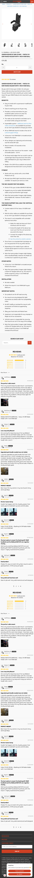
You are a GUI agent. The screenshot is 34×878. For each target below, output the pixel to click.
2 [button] (16, 586)
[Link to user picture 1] (4, 402)
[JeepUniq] (17, 1)
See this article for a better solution (20, 239)
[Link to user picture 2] (13, 512)
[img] (4, 381)
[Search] (30, 342)
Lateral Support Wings (11, 133)
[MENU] (1, 1)
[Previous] (3, 24)
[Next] (31, 24)
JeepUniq (8, 858)
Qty (2, 64)
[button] (6, 79)
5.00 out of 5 (21, 355)
